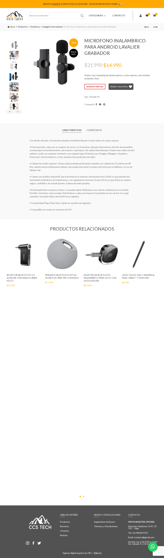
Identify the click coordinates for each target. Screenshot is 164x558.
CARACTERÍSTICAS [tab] (72, 130)
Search (82, 15)
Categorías (96, 15)
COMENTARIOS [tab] (94, 130)
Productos (23, 27)
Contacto (118, 15)
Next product (155, 27)
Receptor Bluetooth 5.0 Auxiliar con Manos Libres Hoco (22, 278)
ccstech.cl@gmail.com (144, 537)
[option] (14, 46)
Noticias (64, 535)
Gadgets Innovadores (52, 27)
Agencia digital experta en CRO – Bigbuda (82, 553)
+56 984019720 (140, 533)
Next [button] (18, 112)
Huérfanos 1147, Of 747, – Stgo (142, 527)
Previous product (147, 27)
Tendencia (35, 27)
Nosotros (64, 526)
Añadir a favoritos (119, 86)
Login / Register (140, 15)
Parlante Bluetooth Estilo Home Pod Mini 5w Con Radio (62, 276)
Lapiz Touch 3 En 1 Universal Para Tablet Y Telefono (138, 276)
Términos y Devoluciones (106, 526)
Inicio (12, 27)
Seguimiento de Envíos (104, 522)
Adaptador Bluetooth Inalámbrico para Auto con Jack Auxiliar (100, 278)
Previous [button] (10, 112)
